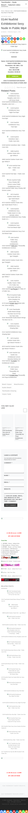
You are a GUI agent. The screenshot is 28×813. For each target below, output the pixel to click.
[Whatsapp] (24, 38)
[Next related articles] (25, 410)
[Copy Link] (11, 41)
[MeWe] (17, 38)
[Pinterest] (14, 38)
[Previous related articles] (21, 410)
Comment (8, 462)
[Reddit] (8, 38)
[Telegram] (8, 41)
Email (7, 482)
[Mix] (21, 38)
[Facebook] (2, 38)
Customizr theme (22, 804)
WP (8, 804)
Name (6, 475)
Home (2, 11)
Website (7, 489)
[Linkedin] (11, 38)
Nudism (4, 31)
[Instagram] (5, 41)
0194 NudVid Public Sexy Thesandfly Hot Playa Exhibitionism (19, 434)
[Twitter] (5, 38)
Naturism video (9, 11)
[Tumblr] (2, 41)
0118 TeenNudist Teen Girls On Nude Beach (7, 432)
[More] (14, 41)
